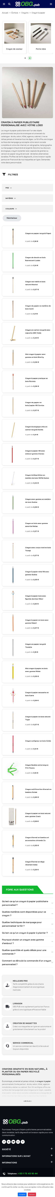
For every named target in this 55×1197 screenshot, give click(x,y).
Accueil (5, 13)
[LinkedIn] (9, 1142)
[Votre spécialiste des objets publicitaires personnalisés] (27, 4)
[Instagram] (18, 1142)
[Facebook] (4, 1142)
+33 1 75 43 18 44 (28, 1173)
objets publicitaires (28, 1129)
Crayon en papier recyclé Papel (38, 233)
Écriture (14, 13)
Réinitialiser (12, 218)
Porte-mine (41, 49)
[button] (25, 58)
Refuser (32, 1194)
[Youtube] (13, 1142)
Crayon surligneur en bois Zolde (38, 741)
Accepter (22, 1194)
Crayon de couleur (14, 49)
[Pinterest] (23, 1142)
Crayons (24, 13)
